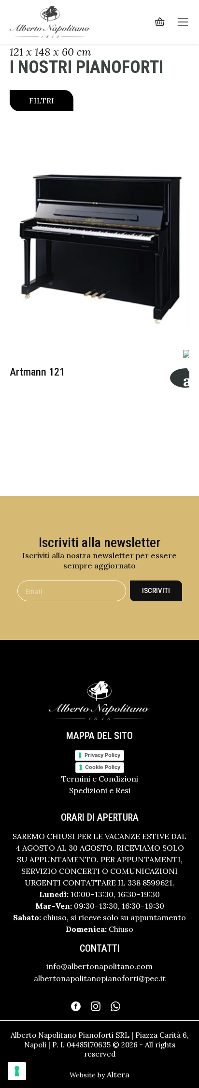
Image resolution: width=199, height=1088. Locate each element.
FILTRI (41, 100)
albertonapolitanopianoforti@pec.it (100, 978)
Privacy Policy (102, 755)
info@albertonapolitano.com (99, 966)
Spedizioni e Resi (99, 790)
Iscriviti (156, 590)
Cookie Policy (102, 767)
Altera (118, 1074)
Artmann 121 (37, 372)
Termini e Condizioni (99, 778)
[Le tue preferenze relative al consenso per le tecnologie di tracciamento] (17, 1071)
